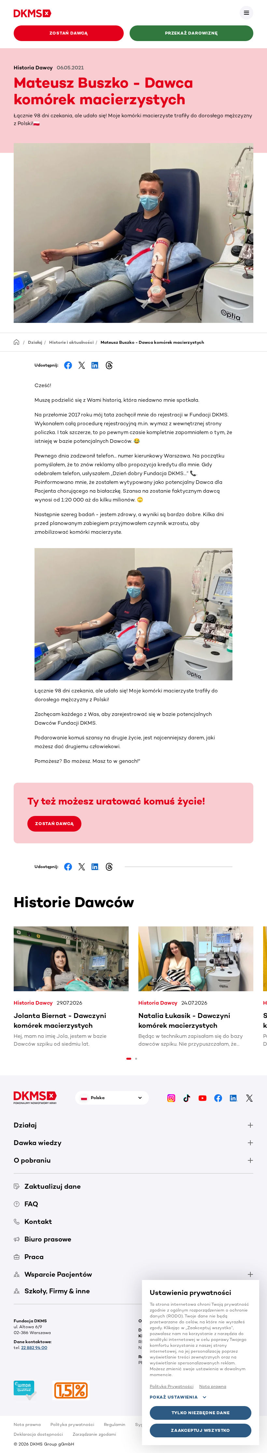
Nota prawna (27, 1424)
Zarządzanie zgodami (94, 1434)
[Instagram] (171, 1097)
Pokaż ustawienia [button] (174, 1397)
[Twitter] (249, 1097)
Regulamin (114, 1424)
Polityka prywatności (72, 1424)
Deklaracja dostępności (38, 1434)
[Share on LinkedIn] (95, 365)
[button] (246, 13)
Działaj (35, 342)
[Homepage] (17, 342)
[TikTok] (187, 1097)
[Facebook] (218, 1097)
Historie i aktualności (71, 342)
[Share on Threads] (109, 365)
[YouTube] (202, 1097)
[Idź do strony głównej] (32, 12)
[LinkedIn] (234, 1097)
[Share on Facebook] (68, 365)
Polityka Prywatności (171, 1386)
